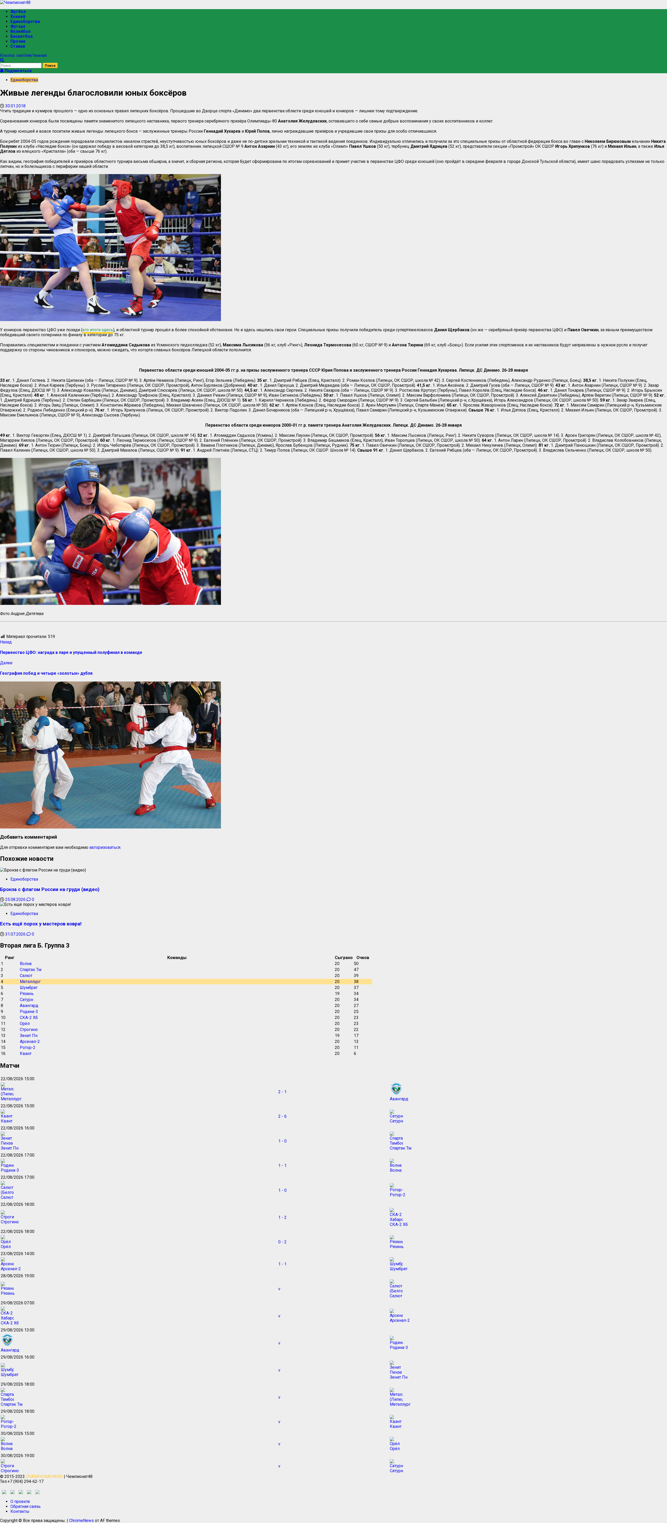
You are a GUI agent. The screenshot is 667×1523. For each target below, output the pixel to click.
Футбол (18, 11)
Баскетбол (21, 36)
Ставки (17, 46)
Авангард (29, 1005)
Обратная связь (25, 1506)
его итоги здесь (97, 329)
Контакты (19, 1511)
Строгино (29, 1029)
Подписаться (18, 70)
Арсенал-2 (30, 1041)
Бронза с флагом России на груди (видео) (50, 889)
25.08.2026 (16, 899)
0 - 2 (282, 1241)
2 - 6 (282, 1116)
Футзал (17, 26)
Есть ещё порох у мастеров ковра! (41, 924)
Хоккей (17, 16)
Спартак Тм (30, 969)
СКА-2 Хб (29, 1017)
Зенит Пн (29, 1035)
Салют (26, 975)
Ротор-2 (27, 1047)
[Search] (2, 60)
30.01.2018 (15, 105)
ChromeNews (81, 1520)
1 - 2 (282, 1217)
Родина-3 (29, 1011)
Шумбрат (29, 987)
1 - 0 (282, 1141)
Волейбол (20, 31)
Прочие (18, 41)
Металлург (30, 981)
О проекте (20, 1501)
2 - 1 (282, 1091)
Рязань (27, 993)
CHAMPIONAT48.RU (44, 1476)
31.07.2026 (16, 934)
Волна (26, 963)
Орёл (25, 1023)
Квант (26, 1053)
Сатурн (26, 999)
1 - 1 (282, 1165)
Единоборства (25, 21)
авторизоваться (104, 847)
